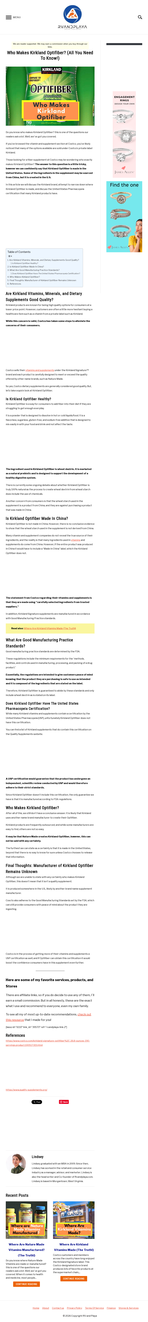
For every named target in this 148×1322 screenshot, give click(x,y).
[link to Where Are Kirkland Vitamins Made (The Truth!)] (74, 1220)
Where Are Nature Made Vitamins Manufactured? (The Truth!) (27, 1250)
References (15, 284)
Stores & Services (129, 1308)
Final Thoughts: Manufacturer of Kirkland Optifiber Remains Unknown (43, 280)
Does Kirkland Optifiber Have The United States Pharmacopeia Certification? (46, 273)
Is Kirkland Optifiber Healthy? (25, 263)
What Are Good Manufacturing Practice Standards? (35, 270)
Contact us (58, 1308)
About (45, 1308)
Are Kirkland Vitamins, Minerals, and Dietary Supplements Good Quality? (44, 260)
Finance (111, 1308)
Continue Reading (26, 1284)
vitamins (75, 540)
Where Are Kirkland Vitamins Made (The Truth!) (50, 628)
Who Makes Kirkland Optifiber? (25, 277)
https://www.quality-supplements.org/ (26, 1089)
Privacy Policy (74, 1308)
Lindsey (38, 1157)
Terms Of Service (94, 1308)
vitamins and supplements (39, 370)
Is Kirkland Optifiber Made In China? (27, 266)
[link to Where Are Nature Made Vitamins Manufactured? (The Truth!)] (26, 1220)
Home (36, 1308)
